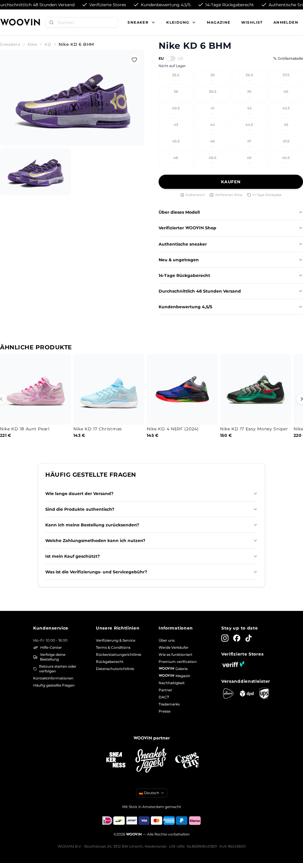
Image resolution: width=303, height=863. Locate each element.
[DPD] (247, 693)
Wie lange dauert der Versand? (79, 493)
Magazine (218, 22)
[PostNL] (228, 693)
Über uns (167, 640)
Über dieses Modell (179, 212)
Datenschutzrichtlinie (115, 668)
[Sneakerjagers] (151, 760)
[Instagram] (224, 638)
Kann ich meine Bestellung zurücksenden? (92, 525)
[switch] (170, 58)
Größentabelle (290, 58)
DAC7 (164, 697)
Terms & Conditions (113, 647)
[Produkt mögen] (134, 59)
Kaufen (230, 181)
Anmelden (285, 22)
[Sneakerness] (116, 760)
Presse (164, 711)
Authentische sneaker (183, 244)
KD (47, 44)
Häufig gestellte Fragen (54, 685)
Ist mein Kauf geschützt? (72, 556)
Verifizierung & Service (115, 640)
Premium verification (178, 661)
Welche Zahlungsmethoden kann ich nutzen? (95, 540)
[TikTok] (248, 638)
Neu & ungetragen (179, 259)
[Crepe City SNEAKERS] (187, 760)
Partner (165, 690)
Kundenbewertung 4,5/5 (185, 306)
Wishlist (252, 22)
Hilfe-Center (51, 647)
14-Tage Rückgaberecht (184, 275)
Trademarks (169, 704)
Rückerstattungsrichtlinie (118, 654)
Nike (33, 44)
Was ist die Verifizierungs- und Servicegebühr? (96, 572)
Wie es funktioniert (175, 654)
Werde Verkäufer (173, 647)
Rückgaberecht (109, 661)
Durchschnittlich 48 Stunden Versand (200, 291)
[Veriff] (233, 664)
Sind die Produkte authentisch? (79, 509)
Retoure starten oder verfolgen (57, 668)
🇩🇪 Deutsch (149, 793)
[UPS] (264, 693)
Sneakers (10, 44)
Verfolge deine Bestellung (52, 656)
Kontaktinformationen (53, 678)
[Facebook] (236, 638)
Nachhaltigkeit (172, 683)
